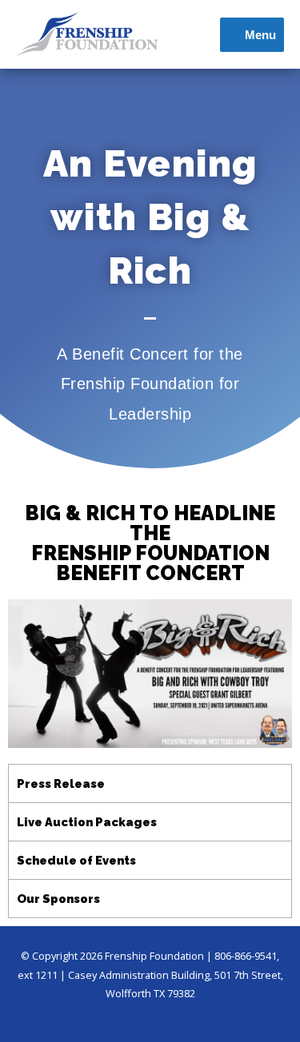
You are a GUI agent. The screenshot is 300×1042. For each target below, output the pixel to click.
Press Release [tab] (61, 783)
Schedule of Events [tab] (76, 860)
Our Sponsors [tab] (58, 898)
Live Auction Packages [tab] (87, 822)
